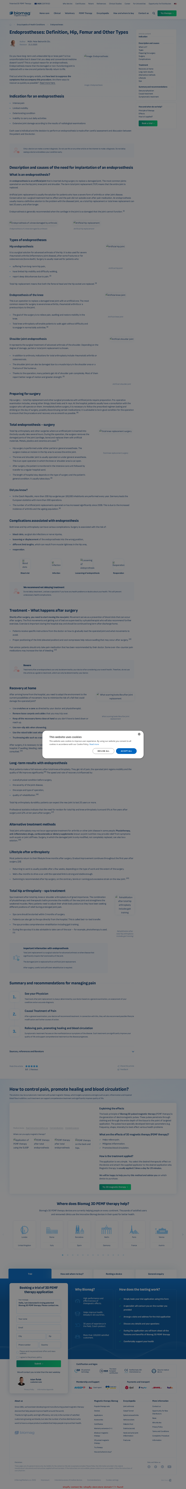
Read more (94, 744)
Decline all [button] (103, 751)
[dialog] (93, 744)
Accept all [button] (126, 751)
